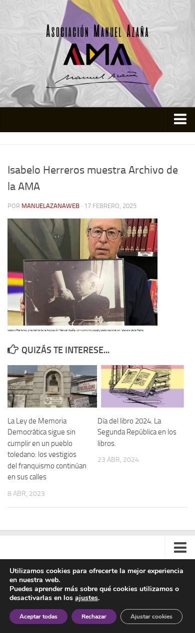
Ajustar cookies (151, 617)
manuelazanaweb (51, 206)
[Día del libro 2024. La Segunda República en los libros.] (142, 386)
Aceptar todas (39, 617)
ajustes (86, 598)
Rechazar (94, 617)
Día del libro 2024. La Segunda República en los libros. (137, 432)
